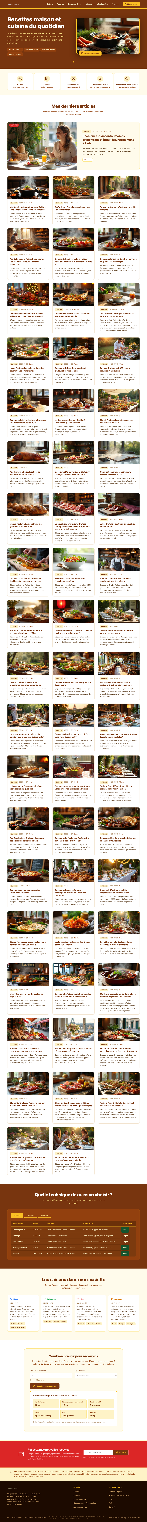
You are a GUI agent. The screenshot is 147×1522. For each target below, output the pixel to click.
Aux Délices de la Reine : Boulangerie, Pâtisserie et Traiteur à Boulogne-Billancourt (27, 261)
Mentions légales (115, 1492)
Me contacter (132, 4)
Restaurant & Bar (74, 4)
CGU (111, 1499)
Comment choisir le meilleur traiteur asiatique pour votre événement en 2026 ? (73, 261)
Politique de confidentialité (119, 1495)
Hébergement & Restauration (96, 4)
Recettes (60, 4)
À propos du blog (80, 1507)
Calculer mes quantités (46, 1386)
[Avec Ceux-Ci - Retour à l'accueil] (13, 4)
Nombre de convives (38, 1371)
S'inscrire (122, 1452)
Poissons (44, 1215)
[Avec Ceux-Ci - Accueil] (38, 1488)
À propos (115, 4)
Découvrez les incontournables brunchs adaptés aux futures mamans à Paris (108, 139)
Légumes (30, 1215)
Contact (112, 1507)
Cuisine (50, 4)
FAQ (110, 1503)
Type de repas (80, 1371)
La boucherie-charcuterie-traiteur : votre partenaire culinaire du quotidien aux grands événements (72, 526)
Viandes (17, 1215)
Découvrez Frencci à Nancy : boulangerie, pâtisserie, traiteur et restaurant (70, 893)
